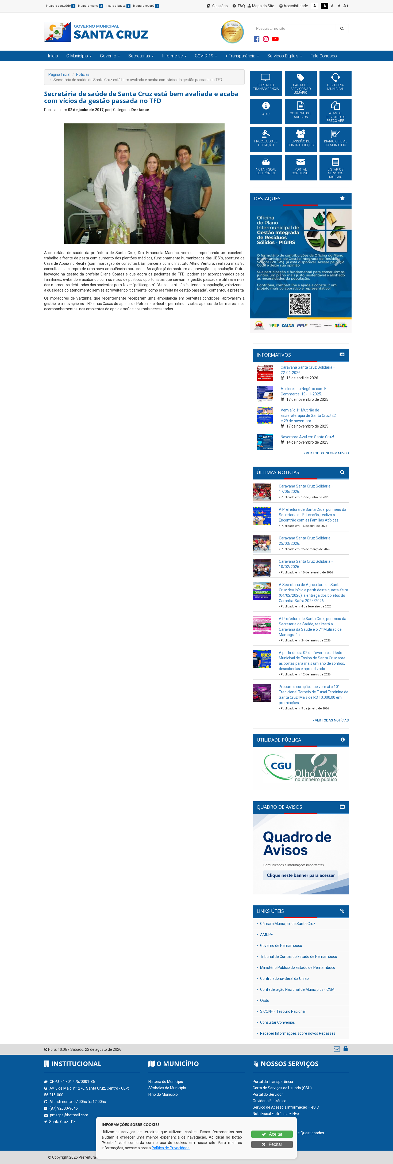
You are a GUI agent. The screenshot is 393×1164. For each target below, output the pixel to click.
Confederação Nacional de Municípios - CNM (296, 989)
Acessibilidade (295, 6)
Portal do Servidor (268, 1094)
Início (53, 55)
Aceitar (275, 1134)
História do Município (165, 1081)
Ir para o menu (90, 5)
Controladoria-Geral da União (284, 978)
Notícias (83, 74)
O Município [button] (77, 55)
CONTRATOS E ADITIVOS (300, 115)
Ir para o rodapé (145, 5)
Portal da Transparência (273, 1081)
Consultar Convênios (277, 1022)
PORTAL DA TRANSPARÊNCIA (266, 87)
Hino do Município (163, 1094)
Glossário (219, 6)
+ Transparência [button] (240, 55)
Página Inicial (59, 74)
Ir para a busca (117, 5)
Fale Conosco (323, 55)
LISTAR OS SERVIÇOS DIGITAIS (335, 173)
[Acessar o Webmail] (337, 1050)
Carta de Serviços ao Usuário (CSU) (282, 1088)
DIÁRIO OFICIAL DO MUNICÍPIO (335, 143)
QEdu (264, 1000)
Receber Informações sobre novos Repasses (297, 1033)
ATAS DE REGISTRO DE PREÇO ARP (335, 117)
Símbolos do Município (167, 1088)
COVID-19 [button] (204, 55)
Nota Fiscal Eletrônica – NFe (276, 1114)
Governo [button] (108, 55)
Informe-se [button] (172, 55)
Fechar (275, 1144)
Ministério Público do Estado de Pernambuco (297, 967)
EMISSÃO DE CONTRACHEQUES (300, 143)
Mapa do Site (262, 6)
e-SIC (266, 114)
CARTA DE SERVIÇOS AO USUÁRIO (301, 89)
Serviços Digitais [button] (282, 55)
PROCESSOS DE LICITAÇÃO (266, 143)
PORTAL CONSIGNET (301, 171)
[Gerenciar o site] (345, 1050)
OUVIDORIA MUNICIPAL (335, 87)
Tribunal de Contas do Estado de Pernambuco (298, 956)
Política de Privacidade (171, 1148)
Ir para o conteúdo (60, 5)
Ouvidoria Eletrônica (269, 1101)
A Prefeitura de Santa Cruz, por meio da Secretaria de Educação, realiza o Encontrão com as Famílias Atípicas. (312, 514)
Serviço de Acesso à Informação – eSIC (286, 1107)
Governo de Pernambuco (280, 945)
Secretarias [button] (139, 55)
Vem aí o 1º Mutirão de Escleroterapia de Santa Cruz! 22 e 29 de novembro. (308, 415)
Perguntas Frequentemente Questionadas (288, 1133)
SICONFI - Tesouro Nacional (282, 1011)
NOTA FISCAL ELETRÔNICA (266, 171)
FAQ (241, 6)
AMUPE (266, 934)
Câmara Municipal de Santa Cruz (287, 923)
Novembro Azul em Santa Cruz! (307, 437)
